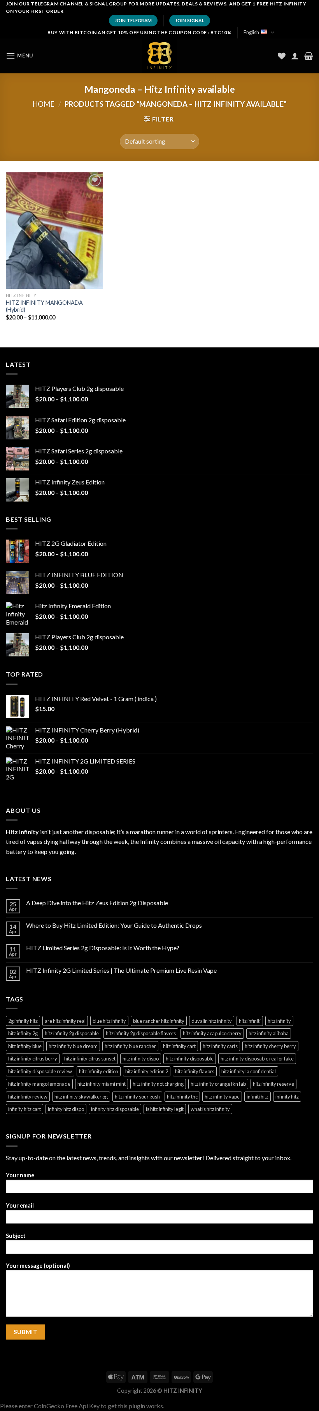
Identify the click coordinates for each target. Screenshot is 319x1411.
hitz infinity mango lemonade (39, 1084)
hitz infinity (279, 1021)
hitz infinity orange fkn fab (218, 1084)
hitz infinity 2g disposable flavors (141, 1033)
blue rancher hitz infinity (158, 1021)
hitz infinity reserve (273, 1084)
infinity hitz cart (24, 1109)
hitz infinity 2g (23, 1033)
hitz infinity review (27, 1096)
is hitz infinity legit (165, 1109)
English (251, 32)
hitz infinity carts (220, 1046)
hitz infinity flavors (194, 1071)
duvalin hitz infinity (211, 1021)
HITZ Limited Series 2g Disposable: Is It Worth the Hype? (102, 947)
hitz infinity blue (25, 1046)
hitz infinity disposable (190, 1058)
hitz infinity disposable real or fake (257, 1058)
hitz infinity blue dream (73, 1046)
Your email (20, 1205)
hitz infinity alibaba (269, 1033)
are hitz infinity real (65, 1021)
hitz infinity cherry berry (270, 1046)
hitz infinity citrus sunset (90, 1058)
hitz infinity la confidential (248, 1071)
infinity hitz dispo (66, 1109)
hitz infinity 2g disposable (72, 1033)
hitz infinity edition (98, 1071)
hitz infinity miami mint (101, 1084)
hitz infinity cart (179, 1046)
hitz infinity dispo (141, 1058)
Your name (20, 1175)
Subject (16, 1235)
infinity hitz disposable (115, 1109)
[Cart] (308, 55)
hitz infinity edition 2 (146, 1071)
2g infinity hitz (23, 1021)
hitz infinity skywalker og (81, 1096)
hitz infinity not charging (158, 1084)
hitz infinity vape (222, 1096)
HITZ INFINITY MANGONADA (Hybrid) (44, 306)
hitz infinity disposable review (40, 1071)
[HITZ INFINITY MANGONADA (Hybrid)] (54, 230)
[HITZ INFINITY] (159, 55)
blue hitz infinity (109, 1021)
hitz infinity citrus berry (32, 1058)
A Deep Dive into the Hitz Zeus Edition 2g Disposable (97, 902)
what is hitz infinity (210, 1109)
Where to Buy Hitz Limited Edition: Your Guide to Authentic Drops (114, 925)
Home (43, 104)
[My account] (295, 55)
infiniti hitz (257, 1096)
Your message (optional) (38, 1265)
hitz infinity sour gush (137, 1096)
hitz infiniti (250, 1021)
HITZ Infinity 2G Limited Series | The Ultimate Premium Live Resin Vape (121, 970)
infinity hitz (287, 1096)
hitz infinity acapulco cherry (212, 1033)
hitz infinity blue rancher (130, 1046)
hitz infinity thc (182, 1096)
